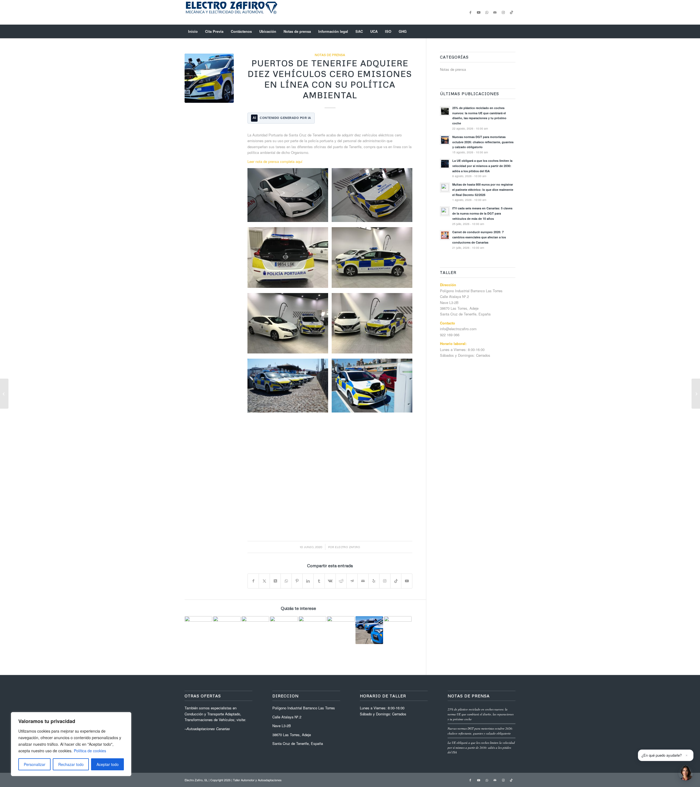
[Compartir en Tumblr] (319, 581)
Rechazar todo (71, 764)
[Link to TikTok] (511, 12)
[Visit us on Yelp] (374, 581)
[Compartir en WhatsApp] (286, 581)
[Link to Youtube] (478, 12)
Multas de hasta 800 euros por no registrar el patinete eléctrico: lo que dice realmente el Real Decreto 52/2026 (482, 189)
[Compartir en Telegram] (352, 581)
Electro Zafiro (347, 547)
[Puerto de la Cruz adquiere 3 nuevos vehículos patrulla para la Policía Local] (4, 394)
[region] (71, 744)
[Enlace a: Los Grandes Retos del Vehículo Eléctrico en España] (398, 630)
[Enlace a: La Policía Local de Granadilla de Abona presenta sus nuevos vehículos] (284, 630)
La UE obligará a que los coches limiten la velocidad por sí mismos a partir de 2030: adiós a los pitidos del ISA (482, 166)
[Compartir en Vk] (330, 581)
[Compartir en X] (264, 581)
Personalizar (34, 764)
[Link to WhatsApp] (487, 12)
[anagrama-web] (231, 12)
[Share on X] (275, 581)
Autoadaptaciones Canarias (208, 728)
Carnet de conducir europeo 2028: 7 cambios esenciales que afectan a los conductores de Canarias (479, 237)
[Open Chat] (685, 772)
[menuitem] (193, 31)
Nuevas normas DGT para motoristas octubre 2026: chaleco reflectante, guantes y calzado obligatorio (483, 142)
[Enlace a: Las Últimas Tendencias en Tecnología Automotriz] (255, 630)
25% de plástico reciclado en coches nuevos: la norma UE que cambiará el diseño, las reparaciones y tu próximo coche (481, 714)
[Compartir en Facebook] (253, 581)
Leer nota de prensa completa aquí (274, 161)
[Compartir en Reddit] (341, 581)
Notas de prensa (330, 55)
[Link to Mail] (495, 12)
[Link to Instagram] (503, 12)
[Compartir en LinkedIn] (308, 581)
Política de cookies (90, 750)
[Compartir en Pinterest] (297, 581)
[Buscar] (511, 31)
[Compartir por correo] (363, 581)
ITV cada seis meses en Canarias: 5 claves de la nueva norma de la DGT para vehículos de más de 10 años (482, 213)
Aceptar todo (108, 764)
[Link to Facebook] (470, 12)
